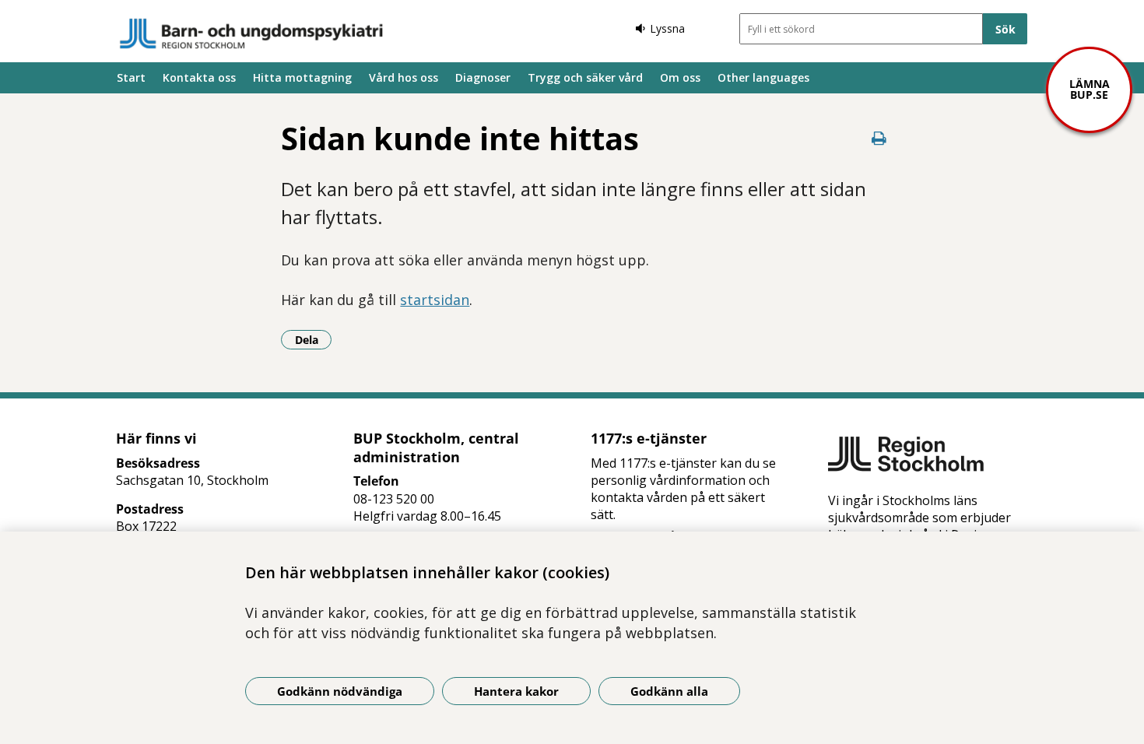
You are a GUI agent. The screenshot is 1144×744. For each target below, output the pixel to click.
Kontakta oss (199, 77)
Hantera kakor (516, 691)
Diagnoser (483, 77)
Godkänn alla (669, 691)
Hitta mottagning (302, 77)
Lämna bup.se (1089, 89)
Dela (313, 339)
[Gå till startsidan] (251, 33)
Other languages (763, 77)
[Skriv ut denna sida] (879, 138)
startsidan (434, 299)
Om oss (680, 77)
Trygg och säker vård (585, 77)
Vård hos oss (403, 77)
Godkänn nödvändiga (339, 691)
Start (131, 77)
